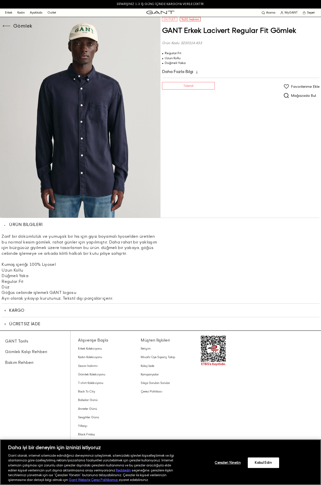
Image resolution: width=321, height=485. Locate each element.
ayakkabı (36, 12)
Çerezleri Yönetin (227, 462)
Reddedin (123, 470)
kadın (21, 12)
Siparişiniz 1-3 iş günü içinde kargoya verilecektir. (160, 4)
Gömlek (22, 26)
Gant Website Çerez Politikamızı (94, 480)
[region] (160, 462)
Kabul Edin (263, 462)
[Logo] (160, 13)
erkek (8, 12)
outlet (51, 12)
